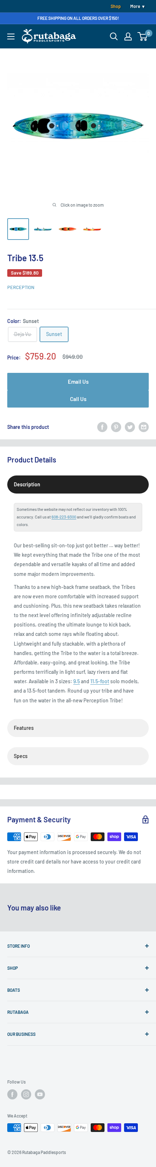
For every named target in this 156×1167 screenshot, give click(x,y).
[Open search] (114, 36)
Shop (116, 6)
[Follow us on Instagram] (26, 1094)
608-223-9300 (64, 516)
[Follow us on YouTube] (40, 1094)
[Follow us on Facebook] (12, 1094)
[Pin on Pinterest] (116, 427)
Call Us (78, 399)
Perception (20, 287)
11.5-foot (99, 681)
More (135, 6)
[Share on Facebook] (102, 427)
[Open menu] (11, 36)
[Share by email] (144, 427)
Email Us (78, 381)
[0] (142, 36)
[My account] (128, 36)
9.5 (76, 681)
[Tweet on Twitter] (130, 427)
